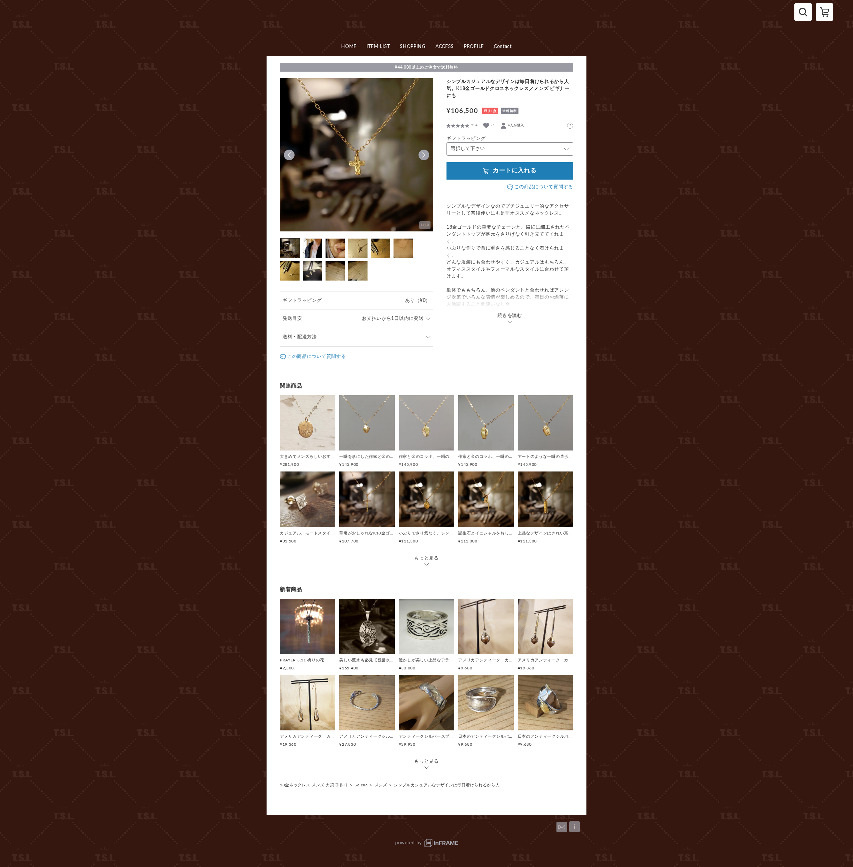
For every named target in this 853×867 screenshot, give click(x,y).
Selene (361, 785)
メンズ (381, 785)
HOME (349, 46)
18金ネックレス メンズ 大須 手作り (314, 785)
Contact (503, 46)
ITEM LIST (378, 46)
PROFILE (474, 46)
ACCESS (444, 46)
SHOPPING (413, 46)
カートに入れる (515, 171)
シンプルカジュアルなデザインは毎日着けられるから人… (448, 785)
